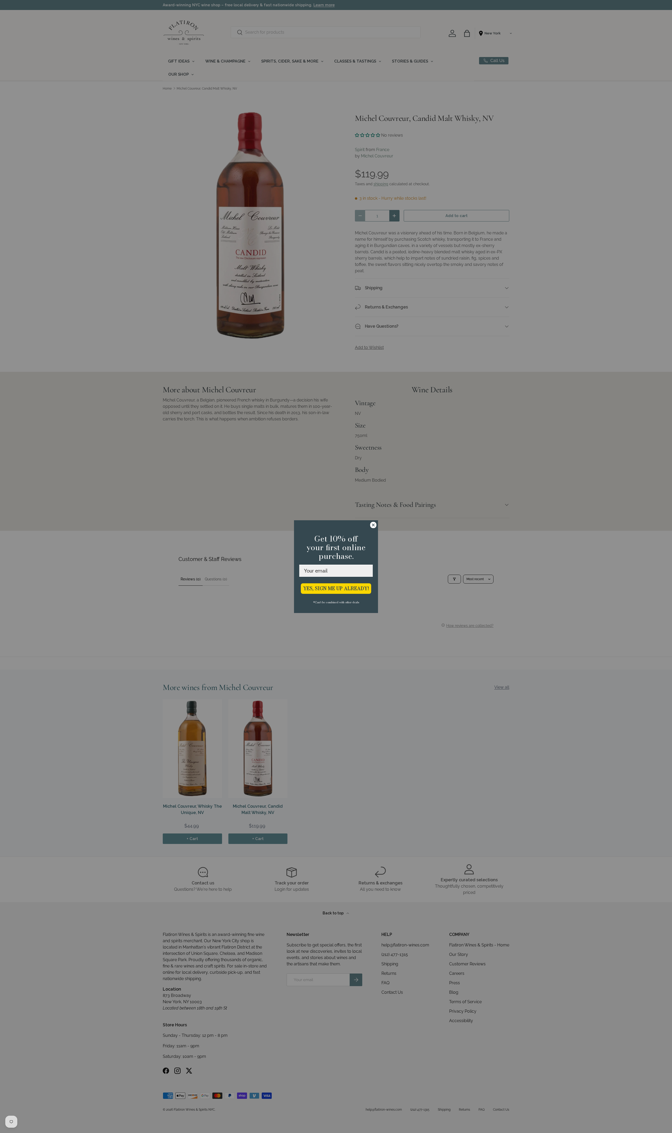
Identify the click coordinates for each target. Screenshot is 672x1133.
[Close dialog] (373, 525)
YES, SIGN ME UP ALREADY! (336, 588)
